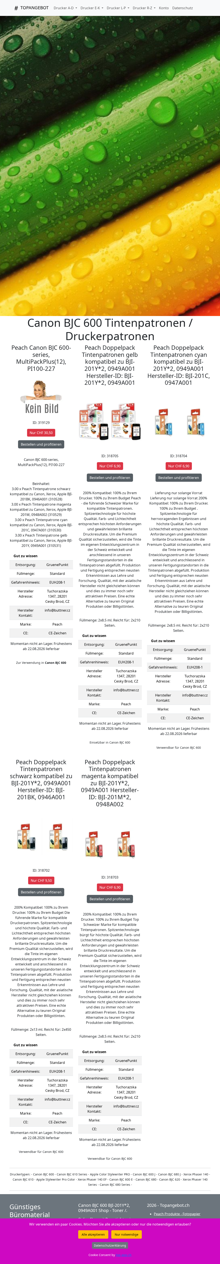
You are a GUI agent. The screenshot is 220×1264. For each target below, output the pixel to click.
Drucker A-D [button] (64, 8)
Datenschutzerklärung (110, 1245)
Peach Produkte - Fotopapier (177, 1214)
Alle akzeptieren (93, 1234)
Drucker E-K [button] (91, 8)
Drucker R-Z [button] (143, 8)
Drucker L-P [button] (117, 8)
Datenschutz (182, 8)
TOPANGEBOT (34, 8)
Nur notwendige (126, 1234)
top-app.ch (123, 1255)
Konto (164, 8)
